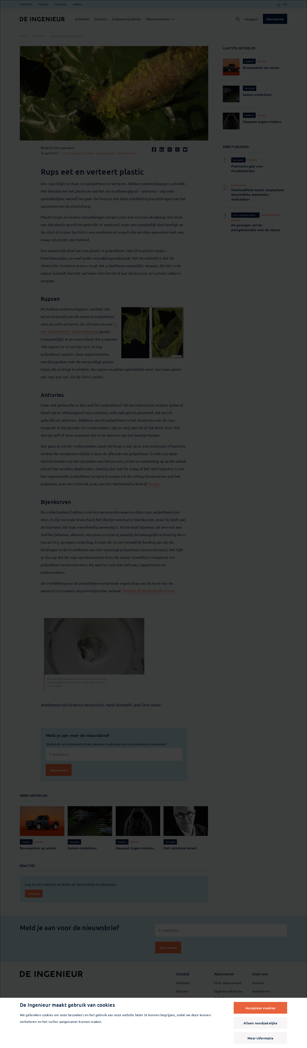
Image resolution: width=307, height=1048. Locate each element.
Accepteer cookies (260, 1008)
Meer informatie (260, 1038)
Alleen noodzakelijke (260, 1023)
